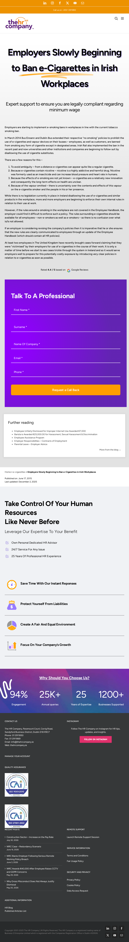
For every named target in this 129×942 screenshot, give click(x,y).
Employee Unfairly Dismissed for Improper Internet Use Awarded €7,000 (50, 431)
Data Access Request (77, 890)
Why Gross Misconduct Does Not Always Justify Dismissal (30, 883)
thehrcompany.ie (18, 745)
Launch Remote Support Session (83, 837)
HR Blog (9, 907)
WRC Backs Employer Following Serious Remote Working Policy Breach (30, 858)
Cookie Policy (73, 885)
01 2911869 (14, 738)
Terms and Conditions (77, 855)
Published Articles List (15, 911)
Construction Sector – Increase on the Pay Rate (30, 837)
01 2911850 (17, 735)
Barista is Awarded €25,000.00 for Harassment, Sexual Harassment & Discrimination (55, 434)
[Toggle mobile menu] (122, 18)
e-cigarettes (19, 472)
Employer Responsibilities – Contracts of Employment (40, 441)
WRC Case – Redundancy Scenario (24, 846)
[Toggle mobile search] (116, 18)
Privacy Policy (73, 879)
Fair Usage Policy (75, 861)
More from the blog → (110, 449)
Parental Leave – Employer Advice (30, 444)
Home (8, 472)
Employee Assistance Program (29, 437)
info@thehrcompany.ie (22, 742)
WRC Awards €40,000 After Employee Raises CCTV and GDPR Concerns (32, 870)
